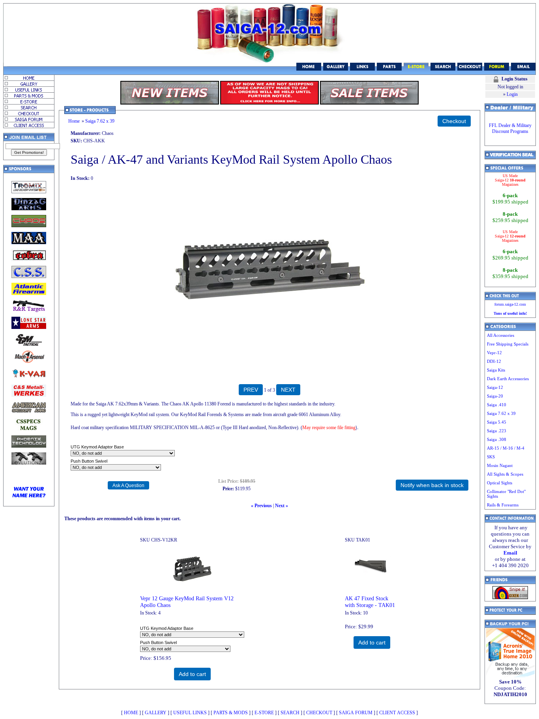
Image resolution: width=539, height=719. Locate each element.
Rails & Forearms (502, 504)
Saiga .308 (496, 439)
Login (512, 94)
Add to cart (192, 674)
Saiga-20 (495, 396)
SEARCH (290, 712)
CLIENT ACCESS (397, 712)
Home (74, 121)
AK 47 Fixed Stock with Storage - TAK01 (370, 601)
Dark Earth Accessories (508, 378)
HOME (131, 712)
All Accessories (500, 335)
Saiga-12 (495, 387)
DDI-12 (494, 361)
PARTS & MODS (230, 712)
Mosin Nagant (500, 465)
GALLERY (156, 712)
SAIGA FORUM (355, 712)
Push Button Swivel (89, 461)
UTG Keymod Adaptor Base (97, 446)
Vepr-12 (494, 352)
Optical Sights (499, 482)
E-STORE (264, 712)
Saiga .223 (496, 430)
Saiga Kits (496, 370)
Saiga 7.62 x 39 (99, 121)
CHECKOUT (319, 712)
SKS (491, 456)
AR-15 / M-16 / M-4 (505, 448)
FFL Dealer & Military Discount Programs (510, 128)
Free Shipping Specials (507, 344)
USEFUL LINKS (190, 712)
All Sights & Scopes (505, 474)
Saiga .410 (496, 404)
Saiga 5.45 (496, 422)
